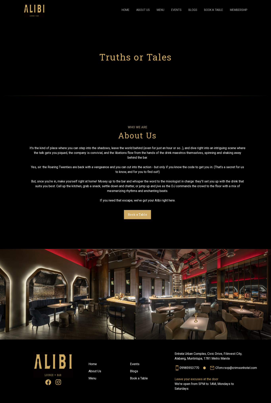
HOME (125, 10)
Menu (92, 378)
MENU (160, 10)
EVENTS (176, 10)
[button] (34, 10)
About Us (94, 371)
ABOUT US (143, 10)
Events (134, 364)
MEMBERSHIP (238, 10)
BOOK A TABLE (213, 10)
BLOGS (192, 10)
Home (92, 364)
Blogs (134, 371)
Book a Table (139, 378)
